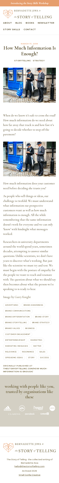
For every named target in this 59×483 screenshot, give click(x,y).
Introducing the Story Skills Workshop (29, 3)
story (31, 357)
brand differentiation (17, 317)
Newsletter (46, 23)
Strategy (39, 61)
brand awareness (33, 305)
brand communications (18, 311)
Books (30, 23)
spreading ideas (14, 357)
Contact (30, 29)
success (44, 357)
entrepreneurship (15, 340)
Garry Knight (23, 297)
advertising (11, 305)
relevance (11, 352)
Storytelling (22, 61)
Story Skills (11, 29)
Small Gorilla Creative (29, 475)
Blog (18, 23)
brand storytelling (16, 322)
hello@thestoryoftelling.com (29, 466)
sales (42, 352)
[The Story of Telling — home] (27, 14)
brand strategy (41, 322)
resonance (28, 352)
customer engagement (17, 334)
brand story (42, 317)
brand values (12, 328)
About (7, 23)
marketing (36, 340)
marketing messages (16, 346)
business (30, 328)
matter (37, 346)
